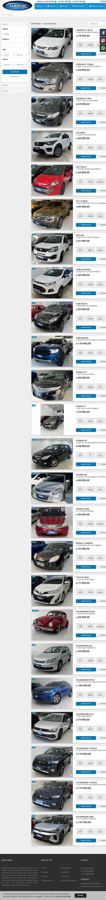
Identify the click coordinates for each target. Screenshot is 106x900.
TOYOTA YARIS (85, 578)
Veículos (65, 6)
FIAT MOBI (86, 134)
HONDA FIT (87, 407)
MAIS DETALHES (86, 54)
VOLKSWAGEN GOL (86, 647)
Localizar (15, 72)
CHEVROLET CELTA (87, 31)
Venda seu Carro (97, 6)
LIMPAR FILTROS (15, 77)
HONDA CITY (85, 373)
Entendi (80, 895)
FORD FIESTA (86, 305)
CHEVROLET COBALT (88, 65)
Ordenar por (94, 24)
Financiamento (79, 6)
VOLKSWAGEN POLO (85, 715)
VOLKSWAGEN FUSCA (86, 612)
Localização (65, 872)
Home (40, 6)
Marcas (5, 85)
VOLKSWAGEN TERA (86, 818)
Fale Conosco (65, 876)
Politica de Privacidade (68, 880)
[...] (29, 885)
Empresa (52, 6)
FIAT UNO (88, 236)
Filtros (5, 24)
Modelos (6, 91)
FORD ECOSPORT (88, 270)
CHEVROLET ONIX (87, 99)
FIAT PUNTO (88, 168)
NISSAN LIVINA (85, 510)
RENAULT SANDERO (89, 544)
